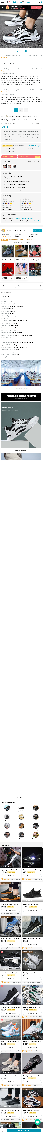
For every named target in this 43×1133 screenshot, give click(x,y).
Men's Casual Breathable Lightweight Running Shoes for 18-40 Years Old (32, 938)
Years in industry (34, 234)
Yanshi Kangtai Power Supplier (11, 982)
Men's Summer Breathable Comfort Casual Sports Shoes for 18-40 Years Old (10, 1007)
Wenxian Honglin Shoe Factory (10, 1085)
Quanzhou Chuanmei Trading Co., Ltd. (32, 982)
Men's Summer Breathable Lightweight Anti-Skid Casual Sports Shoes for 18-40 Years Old (32, 870)
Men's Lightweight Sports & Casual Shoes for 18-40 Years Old (32, 1076)
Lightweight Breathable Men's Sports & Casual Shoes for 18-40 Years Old (10, 870)
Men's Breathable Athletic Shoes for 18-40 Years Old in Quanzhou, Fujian (10, 904)
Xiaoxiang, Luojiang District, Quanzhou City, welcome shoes (18, 231)
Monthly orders (19, 234)
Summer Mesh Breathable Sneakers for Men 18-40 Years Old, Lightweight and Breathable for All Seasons (10, 1110)
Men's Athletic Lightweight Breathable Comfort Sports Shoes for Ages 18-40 (10, 973)
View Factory (37, 230)
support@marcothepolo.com (22, 218)
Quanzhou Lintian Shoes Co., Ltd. (11, 1119)
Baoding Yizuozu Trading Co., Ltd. (32, 1120)
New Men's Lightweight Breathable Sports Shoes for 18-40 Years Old (10, 1041)
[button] (41, 26)
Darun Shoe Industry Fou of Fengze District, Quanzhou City (32, 1051)
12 (36, 162)
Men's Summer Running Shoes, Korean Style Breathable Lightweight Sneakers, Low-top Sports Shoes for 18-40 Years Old (32, 1007)
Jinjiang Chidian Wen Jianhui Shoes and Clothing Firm (10, 948)
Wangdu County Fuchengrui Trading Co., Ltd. (10, 1051)
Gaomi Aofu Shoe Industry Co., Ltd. (32, 1085)
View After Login (34, 146)
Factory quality (7, 234)
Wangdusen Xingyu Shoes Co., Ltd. (11, 1017)
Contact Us (35, 221)
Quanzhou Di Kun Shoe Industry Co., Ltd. (10, 914)
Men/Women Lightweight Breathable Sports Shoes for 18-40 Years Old (32, 1041)
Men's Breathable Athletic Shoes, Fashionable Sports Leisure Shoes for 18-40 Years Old (32, 904)
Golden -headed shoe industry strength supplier (32, 948)
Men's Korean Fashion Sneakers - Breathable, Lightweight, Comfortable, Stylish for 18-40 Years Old (10, 1076)
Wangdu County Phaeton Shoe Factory (32, 1017)
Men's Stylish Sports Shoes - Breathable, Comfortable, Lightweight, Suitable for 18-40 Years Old (32, 1110)
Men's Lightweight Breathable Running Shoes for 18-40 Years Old (32, 973)
